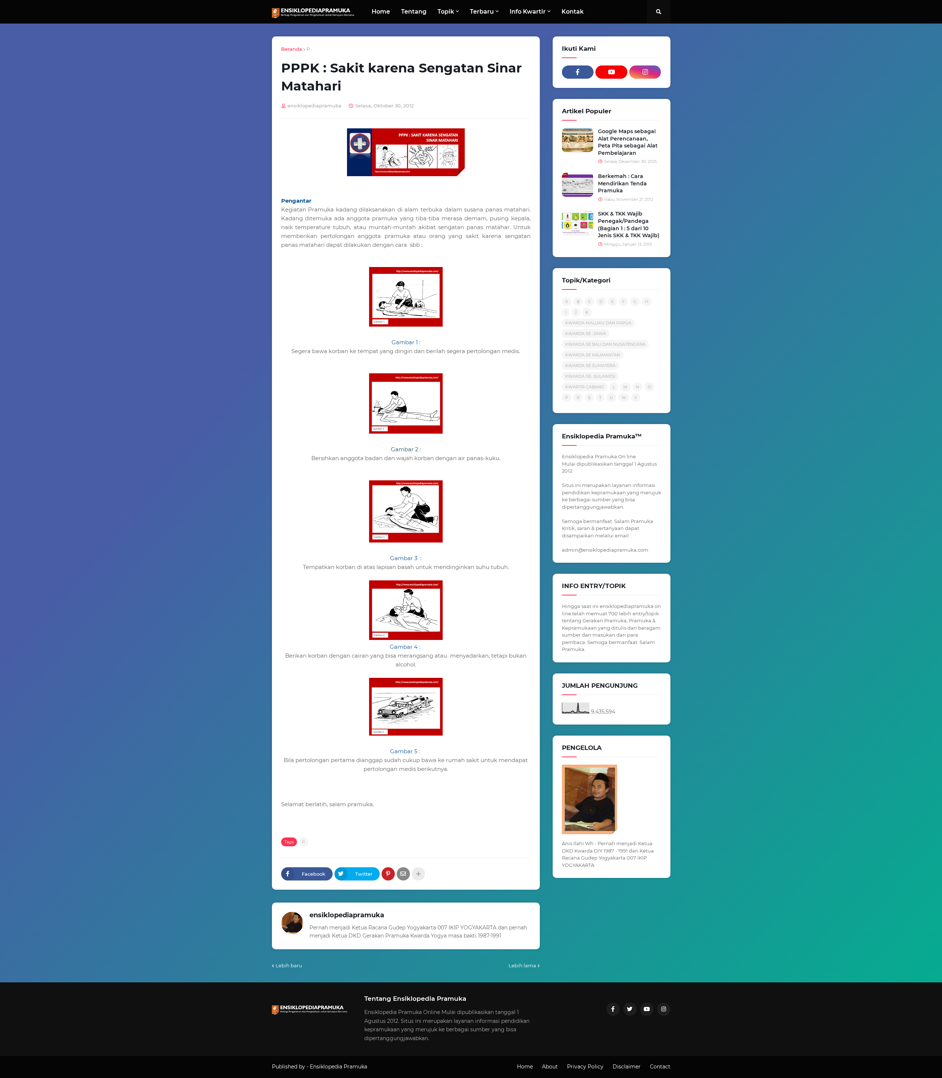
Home (525, 1066)
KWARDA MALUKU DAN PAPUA (598, 322)
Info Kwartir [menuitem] (528, 11)
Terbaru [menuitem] (482, 11)
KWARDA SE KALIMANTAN (592, 354)
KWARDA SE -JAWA (585, 333)
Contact (660, 1066)
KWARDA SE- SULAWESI (590, 376)
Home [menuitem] (381, 11)
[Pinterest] (388, 873)
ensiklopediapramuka (346, 915)
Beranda (291, 49)
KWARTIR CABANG (584, 386)
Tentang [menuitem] (413, 11)
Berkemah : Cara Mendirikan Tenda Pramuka (622, 183)
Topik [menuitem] (446, 11)
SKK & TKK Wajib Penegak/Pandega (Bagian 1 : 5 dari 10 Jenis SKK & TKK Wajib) (628, 224)
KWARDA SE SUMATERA (590, 365)
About (550, 1066)
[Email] (403, 873)
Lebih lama (522, 965)
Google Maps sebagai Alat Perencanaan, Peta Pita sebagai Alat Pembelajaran (628, 142)
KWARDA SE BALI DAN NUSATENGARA (605, 344)
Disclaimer (627, 1066)
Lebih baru (289, 965)
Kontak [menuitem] (573, 11)
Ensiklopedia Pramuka (338, 1066)
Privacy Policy (585, 1066)
